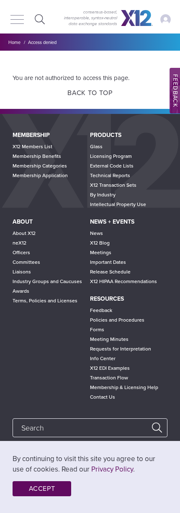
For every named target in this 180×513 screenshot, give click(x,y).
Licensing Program (111, 156)
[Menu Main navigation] (17, 20)
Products (105, 135)
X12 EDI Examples (110, 368)
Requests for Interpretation (120, 349)
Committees (26, 262)
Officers (21, 252)
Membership (31, 135)
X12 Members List (32, 147)
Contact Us (102, 397)
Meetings (100, 252)
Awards (21, 291)
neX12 (19, 243)
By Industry (103, 195)
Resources (107, 298)
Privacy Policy (112, 469)
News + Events (112, 221)
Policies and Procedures (117, 320)
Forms (97, 330)
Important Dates (108, 262)
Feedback (101, 310)
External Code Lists (112, 166)
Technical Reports (110, 175)
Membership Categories (40, 166)
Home (14, 42)
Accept (42, 489)
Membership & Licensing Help (124, 387)
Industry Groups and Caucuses (47, 281)
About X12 (24, 233)
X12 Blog (100, 243)
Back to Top (89, 93)
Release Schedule (110, 272)
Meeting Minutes (109, 339)
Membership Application (40, 175)
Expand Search (38, 19)
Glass (96, 147)
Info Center (103, 358)
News (96, 233)
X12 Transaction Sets (113, 185)
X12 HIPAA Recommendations (123, 281)
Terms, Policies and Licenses (45, 301)
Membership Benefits (37, 156)
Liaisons (22, 272)
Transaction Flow (109, 378)
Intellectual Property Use (118, 204)
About (23, 221)
